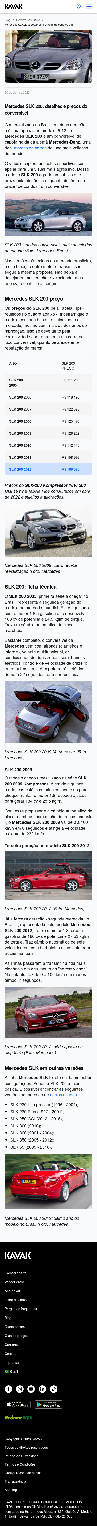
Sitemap (11, 1489)
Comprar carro (16, 1272)
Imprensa (12, 1362)
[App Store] (18, 1405)
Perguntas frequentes (21, 1308)
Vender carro (14, 1281)
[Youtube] (31, 1389)
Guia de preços (16, 1335)
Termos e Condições (20, 1464)
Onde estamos (16, 1299)
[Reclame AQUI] (19, 1418)
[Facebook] (8, 1389)
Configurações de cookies (24, 1472)
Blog (8, 20)
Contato (10, 1353)
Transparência (15, 1481)
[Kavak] (11, 6)
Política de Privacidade (22, 1455)
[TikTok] (53, 1389)
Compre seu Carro (28, 20)
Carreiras (12, 1344)
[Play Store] (48, 1405)
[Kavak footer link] (18, 1258)
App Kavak (13, 1290)
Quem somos (15, 1326)
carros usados (63, 1094)
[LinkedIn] (42, 1389)
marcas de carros (30, 147)
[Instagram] (20, 1389)
